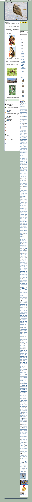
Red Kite (24, 366)
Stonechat (25, 420)
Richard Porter (23, 380)
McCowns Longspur (22, 324)
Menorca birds (22, 328)
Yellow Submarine (21, 468)
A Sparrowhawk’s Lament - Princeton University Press (23, 111)
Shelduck (22, 400)
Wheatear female (23, 453)
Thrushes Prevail (23, 61)
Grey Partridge (25, 262)
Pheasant (25, 351)
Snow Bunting (25, 409)
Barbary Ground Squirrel (25, 127)
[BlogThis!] (6, 100)
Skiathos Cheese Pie (23, 406)
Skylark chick (24, 407)
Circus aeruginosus (25, 190)
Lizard (26, 316)
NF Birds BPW (8, 136)
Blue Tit (24, 163)
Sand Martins (25, 392)
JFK (26, 283)
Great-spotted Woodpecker (23, 256)
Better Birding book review (25, 134)
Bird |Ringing (26, 136)
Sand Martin (21, 390)
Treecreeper (23, 442)
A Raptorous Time (23, 67)
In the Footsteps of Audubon (25, 278)
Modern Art (21, 332)
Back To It (22, 65)
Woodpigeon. (21, 466)
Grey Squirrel (21, 263)
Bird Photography (22, 140)
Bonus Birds (22, 59)
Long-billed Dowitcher (25, 317)
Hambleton (26, 265)
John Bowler (26, 284)
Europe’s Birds (25, 227)
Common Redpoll (23, 200)
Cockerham (23, 193)
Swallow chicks (23, 424)
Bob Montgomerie (24, 164)
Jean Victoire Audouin (23, 283)
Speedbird (22, 415)
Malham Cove (21, 321)
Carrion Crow (23, 183)
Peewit (26, 350)
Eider (21, 223)
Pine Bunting (24, 357)
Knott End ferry (21, 290)
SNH (21, 409)
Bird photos (25, 140)
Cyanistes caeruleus (22, 209)
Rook (20, 386)
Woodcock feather (24, 465)
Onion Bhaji (21, 343)
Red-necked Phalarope (25, 370)
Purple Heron (24, 362)
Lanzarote (26, 293)
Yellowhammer (22, 471)
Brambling (21, 168)
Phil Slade (8, 111)
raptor (26, 363)
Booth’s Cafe (23, 167)
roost (24, 386)
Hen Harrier (21, 268)
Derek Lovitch (23, 214)
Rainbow (24, 363)
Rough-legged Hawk (24, 388)
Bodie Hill (26, 164)
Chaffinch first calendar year (22, 188)
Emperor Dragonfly (25, 224)
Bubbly (25, 176)
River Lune (25, 383)
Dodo (21, 215)
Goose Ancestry (21, 251)
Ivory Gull (23, 281)
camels (24, 180)
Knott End (26, 289)
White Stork (21, 456)
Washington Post (23, 451)
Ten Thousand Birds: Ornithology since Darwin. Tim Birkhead (23, 429)
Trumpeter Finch (22, 443)
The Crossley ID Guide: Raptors (24, 436)
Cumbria (21, 208)
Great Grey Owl (22, 253)
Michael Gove (23, 330)
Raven (25, 364)
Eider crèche (24, 223)
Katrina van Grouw (22, 287)
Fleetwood (26, 234)
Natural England (24, 336)
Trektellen (26, 442)
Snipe (22, 409)
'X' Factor (21, 103)
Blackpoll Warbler (25, 161)
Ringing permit (22, 383)
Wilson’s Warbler (23, 463)
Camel (22, 180)
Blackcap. (23, 161)
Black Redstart (21, 155)
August (22, 71)
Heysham (21, 269)
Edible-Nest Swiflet (25, 220)
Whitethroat (26, 457)
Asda (26, 123)
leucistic (21, 304)
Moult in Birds (25, 333)
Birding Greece (21, 146)
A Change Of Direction (23, 68)
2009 (21, 77)
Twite (23, 446)
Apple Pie (24, 123)
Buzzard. (26, 178)
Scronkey (23, 398)
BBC (26, 131)
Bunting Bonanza (23, 62)
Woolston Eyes (24, 466)
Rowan (26, 388)
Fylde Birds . (23, 240)
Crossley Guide (22, 206)
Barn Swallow (24, 130)
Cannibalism (21, 181)
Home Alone (7, 22)
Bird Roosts (26, 142)
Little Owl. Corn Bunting (25, 313)
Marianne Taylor (21, 322)
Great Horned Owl (25, 253)
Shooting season (22, 401)
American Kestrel (22, 116)
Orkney (23, 343)
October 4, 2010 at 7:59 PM (9, 110)
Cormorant (24, 203)
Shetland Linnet (25, 400)
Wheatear (25, 452)
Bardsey (21, 128)
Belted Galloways (24, 133)
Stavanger (26, 418)
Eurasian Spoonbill (21, 227)
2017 (21, 45)
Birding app (23, 145)
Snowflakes (23, 410)
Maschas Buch (23, 79)
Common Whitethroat (25, 202)
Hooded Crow (23, 271)
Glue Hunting (26, 246)
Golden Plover (25, 248)
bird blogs (25, 137)
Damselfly (23, 211)
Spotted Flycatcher (22, 416)
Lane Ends (24, 293)
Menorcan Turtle (25, 329)
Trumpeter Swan (26, 443)
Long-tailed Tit (25, 318)
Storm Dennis (21, 421)
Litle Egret (24, 310)
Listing (22, 310)
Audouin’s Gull (21, 124)
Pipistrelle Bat (23, 359)
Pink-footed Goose (24, 358)
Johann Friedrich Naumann (22, 284)
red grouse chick (21, 366)
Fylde (24, 239)
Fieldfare (21, 234)
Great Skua (22, 254)
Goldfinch (21, 249)
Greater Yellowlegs (22, 257)
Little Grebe (22, 312)
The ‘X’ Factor (22, 54)
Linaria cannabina (21, 305)
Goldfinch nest (24, 250)
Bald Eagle (26, 126)
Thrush (24, 439)
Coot (20, 203)
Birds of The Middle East (22, 152)
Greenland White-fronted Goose (23, 260)
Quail (20, 363)
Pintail (21, 359)
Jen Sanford (8, 117)
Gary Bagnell (26, 243)
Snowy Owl (26, 410)
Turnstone (21, 445)
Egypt (21, 221)
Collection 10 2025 (22, 194)
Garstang (23, 243)
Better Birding (21, 134)
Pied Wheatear (21, 356)
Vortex (25, 449)
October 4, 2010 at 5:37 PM (9, 105)
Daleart (21, 211)
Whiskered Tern (21, 455)
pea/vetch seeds (21, 350)
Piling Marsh (26, 356)
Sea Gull (25, 398)
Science (25, 395)
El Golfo (26, 223)
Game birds (24, 242)
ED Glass (22, 220)
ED (20, 220)
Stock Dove (22, 419)
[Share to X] (7, 100)
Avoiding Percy (22, 56)
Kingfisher (21, 289)
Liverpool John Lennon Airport (22, 316)
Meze (21, 330)
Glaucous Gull (21, 246)
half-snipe (24, 265)
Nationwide (21, 336)
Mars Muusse (26, 322)
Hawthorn (23, 266)
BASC (24, 131)
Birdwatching (26, 153)
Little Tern (26, 315)
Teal (20, 427)
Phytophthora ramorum (22, 353)
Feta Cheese (26, 233)
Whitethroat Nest (23, 458)
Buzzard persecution (23, 178)
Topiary (21, 440)
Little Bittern (26, 310)
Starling (21, 418)
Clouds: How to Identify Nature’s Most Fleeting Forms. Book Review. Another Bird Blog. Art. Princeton (23, 192)
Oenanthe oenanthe (23, 342)
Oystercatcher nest (24, 347)
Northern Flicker (24, 339)
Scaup (23, 395)
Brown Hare (24, 173)
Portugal (22, 360)
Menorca (23, 327)
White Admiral (25, 455)
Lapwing (21, 295)
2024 (21, 40)
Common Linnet (24, 196)
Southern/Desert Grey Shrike (25, 412)
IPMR (23, 280)
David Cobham (21, 212)
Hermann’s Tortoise (25, 268)
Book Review (24, 165)
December (23, 51)
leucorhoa (26, 304)
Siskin (25, 404)
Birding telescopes (25, 148)
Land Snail (21, 293)
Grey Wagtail (25, 263)
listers (20, 310)
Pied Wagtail (21, 354)
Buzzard (26, 177)
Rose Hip (26, 386)
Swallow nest (26, 424)
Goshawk (25, 251)
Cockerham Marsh (26, 193)
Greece (25, 257)
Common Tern (21, 202)
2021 (21, 42)
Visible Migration (23, 449)
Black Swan (25, 155)
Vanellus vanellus (23, 448)
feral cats (23, 233)
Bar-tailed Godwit (21, 127)
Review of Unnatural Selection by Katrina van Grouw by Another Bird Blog (23, 379)
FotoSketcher (23, 236)
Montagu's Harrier (25, 332)
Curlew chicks (26, 208)
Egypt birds (26, 221)
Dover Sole (21, 217)
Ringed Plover (25, 382)
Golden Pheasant (22, 248)
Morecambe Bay (21, 333)
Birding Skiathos (25, 147)
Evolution (25, 231)
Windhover (26, 463)
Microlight (26, 330)
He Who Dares (22, 53)
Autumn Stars (22, 64)
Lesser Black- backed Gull (23, 298)
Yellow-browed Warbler (25, 469)
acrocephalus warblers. (22, 113)
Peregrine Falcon (21, 351)
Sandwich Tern (22, 393)
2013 (21, 48)
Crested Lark (25, 205)
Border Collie (26, 167)
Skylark (21, 407)
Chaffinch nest (26, 188)
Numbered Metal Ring (24, 340)
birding (21, 145)
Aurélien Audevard (25, 124)
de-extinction (24, 212)
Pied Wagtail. (25, 354)
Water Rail (26, 451)
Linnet (24, 307)
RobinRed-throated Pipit (23, 385)
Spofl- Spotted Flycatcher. (25, 415)
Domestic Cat (24, 215)
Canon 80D (24, 181)
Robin (26, 384)
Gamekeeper (26, 242)
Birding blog (26, 145)
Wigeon (22, 459)
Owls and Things (24, 345)
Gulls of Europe (21, 265)
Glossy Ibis (24, 246)
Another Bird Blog (9, 2)
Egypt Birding (23, 221)
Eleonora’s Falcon (21, 224)
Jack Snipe (26, 281)
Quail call (22, 363)
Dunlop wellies (23, 218)
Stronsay (26, 421)
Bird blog (23, 137)
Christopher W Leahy (22, 190)
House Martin (23, 272)
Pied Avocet (26, 353)
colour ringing (25, 194)
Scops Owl (25, 396)
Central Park (22, 186)
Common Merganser (23, 199)
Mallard (23, 321)
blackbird (25, 159)
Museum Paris (25, 334)
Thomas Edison (22, 439)
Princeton (24, 360)
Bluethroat (21, 164)
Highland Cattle (24, 269)
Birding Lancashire (25, 146)
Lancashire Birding (25, 291)
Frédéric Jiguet (21, 237)
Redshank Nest (25, 372)
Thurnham (26, 439)
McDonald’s (25, 324)
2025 (21, 39)
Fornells (21, 236)
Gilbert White (26, 245)
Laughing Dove (24, 297)
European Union (21, 230)
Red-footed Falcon (24, 369)
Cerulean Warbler (25, 186)
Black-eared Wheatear (22, 156)
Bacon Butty (21, 126)
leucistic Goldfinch (23, 304)
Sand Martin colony (23, 391)
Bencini (26, 133)
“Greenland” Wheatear (24, 104)
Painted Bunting (21, 348)
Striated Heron (24, 421)
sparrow (25, 413)
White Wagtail (24, 456)
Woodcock (21, 465)
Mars (23, 322)
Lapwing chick (26, 295)
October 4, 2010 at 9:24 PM (9, 119)
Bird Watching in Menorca (25, 143)
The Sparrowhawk (25, 437)
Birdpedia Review (24, 149)
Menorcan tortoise (22, 329)
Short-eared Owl (25, 402)
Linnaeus (22, 307)
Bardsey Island (24, 128)
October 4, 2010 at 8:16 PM (9, 116)
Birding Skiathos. (22, 148)
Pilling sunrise (21, 357)
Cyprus (25, 209)
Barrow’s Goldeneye (21, 131)
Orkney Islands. (26, 343)
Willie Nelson (24, 461)
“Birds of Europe (24, 103)
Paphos (24, 348)
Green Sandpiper (24, 259)
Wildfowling (25, 459)
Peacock (24, 350)
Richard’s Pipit (26, 380)
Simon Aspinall (21, 404)
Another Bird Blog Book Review (24, 121)
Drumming (23, 217)
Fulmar (22, 239)
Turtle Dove (25, 445)
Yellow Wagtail (25, 468)
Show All (26, 98)
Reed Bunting (22, 374)
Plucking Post (26, 359)
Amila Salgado (8, 120)
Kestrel (23, 288)
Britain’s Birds (22, 170)
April (22, 74)
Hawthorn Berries (25, 266)
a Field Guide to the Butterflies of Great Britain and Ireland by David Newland (23, 109)
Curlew (23, 208)
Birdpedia (21, 149)
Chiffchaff (25, 189)
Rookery (22, 386)
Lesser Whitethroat (23, 302)
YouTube (25, 471)
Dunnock (25, 218)
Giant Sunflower (23, 245)
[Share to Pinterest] (8, 100)
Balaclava (23, 126)
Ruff (24, 389)
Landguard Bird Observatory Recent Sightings (23, 84)
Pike (23, 356)
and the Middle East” (25, 119)
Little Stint (23, 315)
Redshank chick (21, 372)
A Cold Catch (22, 57)
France (25, 236)
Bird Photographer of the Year (24, 139)
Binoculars (23, 136)
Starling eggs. (24, 418)
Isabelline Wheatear (25, 280)
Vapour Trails (26, 448)
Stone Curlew (25, 419)
